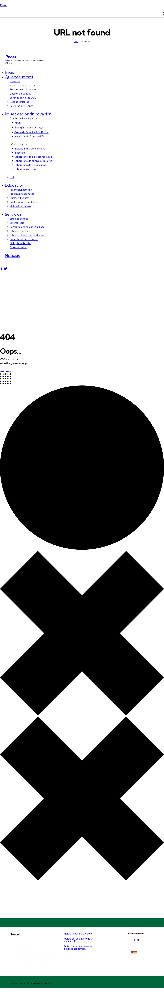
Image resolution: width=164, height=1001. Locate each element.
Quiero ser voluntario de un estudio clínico (78, 940)
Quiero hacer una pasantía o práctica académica (79, 947)
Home (76, 42)
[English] (132, 952)
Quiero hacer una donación (78, 933)
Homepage (5, 372)
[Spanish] (135, 952)
